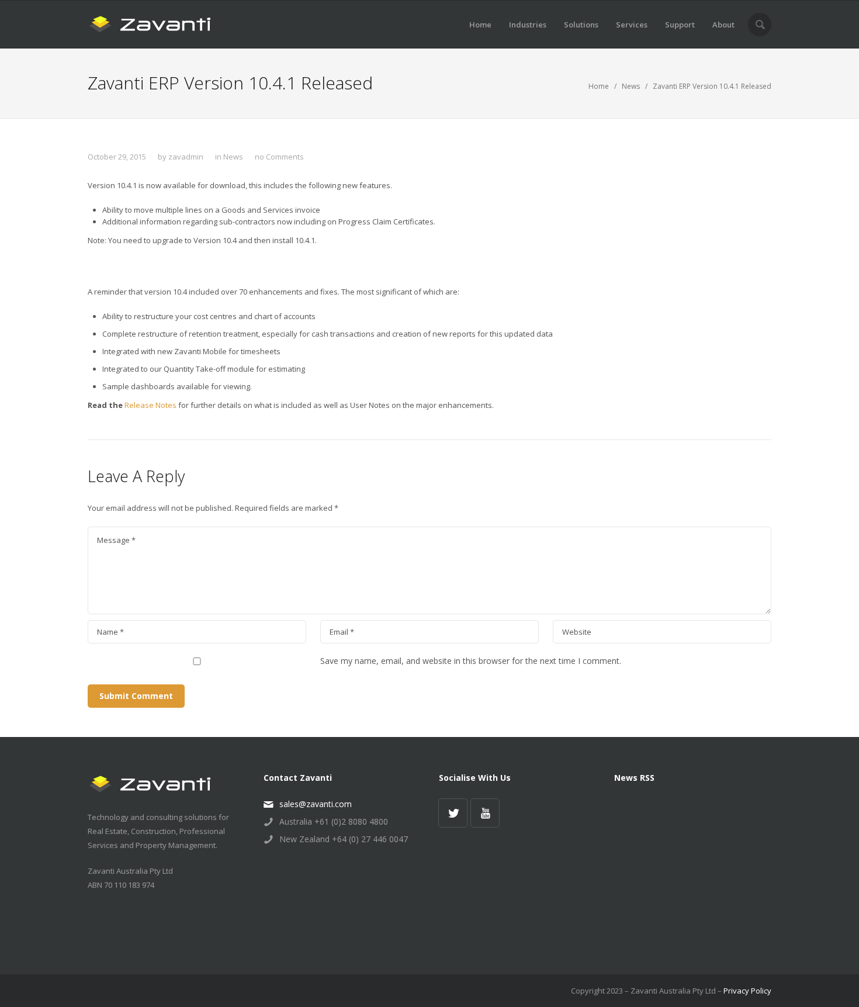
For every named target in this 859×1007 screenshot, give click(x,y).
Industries (527, 24)
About (723, 24)
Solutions (581, 24)
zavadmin (185, 156)
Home (480, 24)
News (631, 86)
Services (631, 24)
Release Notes (151, 405)
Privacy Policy (747, 990)
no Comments (279, 156)
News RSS (634, 777)
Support (680, 24)
